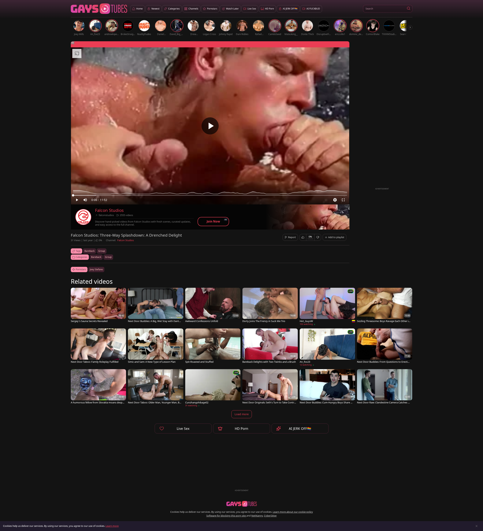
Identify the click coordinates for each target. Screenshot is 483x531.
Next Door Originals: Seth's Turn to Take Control (269, 402)
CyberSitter (270, 515)
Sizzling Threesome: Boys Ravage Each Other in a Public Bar (383, 321)
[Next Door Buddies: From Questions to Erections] (384, 346)
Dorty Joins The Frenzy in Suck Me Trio (263, 321)
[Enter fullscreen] (343, 200)
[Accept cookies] (476, 526)
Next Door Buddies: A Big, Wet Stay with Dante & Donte (154, 321)
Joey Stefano (96, 269)
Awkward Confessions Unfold (201, 321)
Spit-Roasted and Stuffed (199, 361)
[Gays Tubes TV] (241, 504)
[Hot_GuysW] (327, 307)
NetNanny (257, 515)
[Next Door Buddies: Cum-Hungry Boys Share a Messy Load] (327, 387)
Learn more (112, 526)
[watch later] (75, 292)
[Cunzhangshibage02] (213, 388)
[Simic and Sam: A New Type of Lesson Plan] (155, 346)
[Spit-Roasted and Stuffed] (213, 346)
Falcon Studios (109, 210)
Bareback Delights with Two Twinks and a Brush (269, 361)
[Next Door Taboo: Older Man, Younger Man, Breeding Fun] (155, 387)
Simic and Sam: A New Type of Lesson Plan (152, 361)
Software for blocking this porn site (226, 515)
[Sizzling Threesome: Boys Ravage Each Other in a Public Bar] (384, 305)
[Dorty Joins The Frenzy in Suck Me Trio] (270, 305)
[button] (408, 8)
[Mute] (85, 200)
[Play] (210, 125)
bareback (89, 251)
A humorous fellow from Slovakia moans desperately (97, 402)
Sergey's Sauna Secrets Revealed (89, 321)
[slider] (210, 195)
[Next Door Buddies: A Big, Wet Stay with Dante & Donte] (155, 305)
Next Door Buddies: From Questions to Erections (384, 361)
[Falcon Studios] (83, 217)
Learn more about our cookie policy (293, 512)
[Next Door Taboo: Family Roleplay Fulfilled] (98, 346)
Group (108, 257)
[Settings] (335, 200)
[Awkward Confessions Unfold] (213, 305)
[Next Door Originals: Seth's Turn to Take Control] (270, 387)
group (101, 251)
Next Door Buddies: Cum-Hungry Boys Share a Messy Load (326, 402)
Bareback (96, 257)
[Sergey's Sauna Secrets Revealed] (98, 305)
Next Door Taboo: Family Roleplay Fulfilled (94, 361)
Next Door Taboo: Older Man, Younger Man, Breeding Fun (155, 402)
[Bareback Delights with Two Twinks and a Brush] (270, 346)
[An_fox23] (327, 347)
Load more (242, 414)
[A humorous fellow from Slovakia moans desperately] (98, 387)
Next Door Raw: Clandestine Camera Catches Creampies (383, 402)
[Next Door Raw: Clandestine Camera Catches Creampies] (384, 387)
